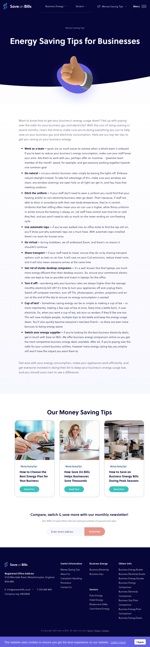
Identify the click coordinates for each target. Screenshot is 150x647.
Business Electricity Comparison (128, 594)
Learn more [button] (118, 642)
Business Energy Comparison (127, 585)
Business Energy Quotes (131, 578)
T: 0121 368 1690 (44, 589)
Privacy (97, 630)
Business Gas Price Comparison (128, 602)
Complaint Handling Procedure (71, 580)
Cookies (105, 630)
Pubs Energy (96, 595)
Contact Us (66, 587)
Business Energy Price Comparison (130, 611)
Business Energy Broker (131, 569)
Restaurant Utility (98, 604)
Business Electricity (99, 569)
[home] (17, 6)
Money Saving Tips (70, 569)
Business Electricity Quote (132, 574)
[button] (56, 6)
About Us (65, 574)
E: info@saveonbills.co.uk (17, 589)
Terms (90, 630)
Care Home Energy (99, 608)
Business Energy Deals (130, 617)
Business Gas (96, 574)
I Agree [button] (140, 642)
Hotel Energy (96, 599)
